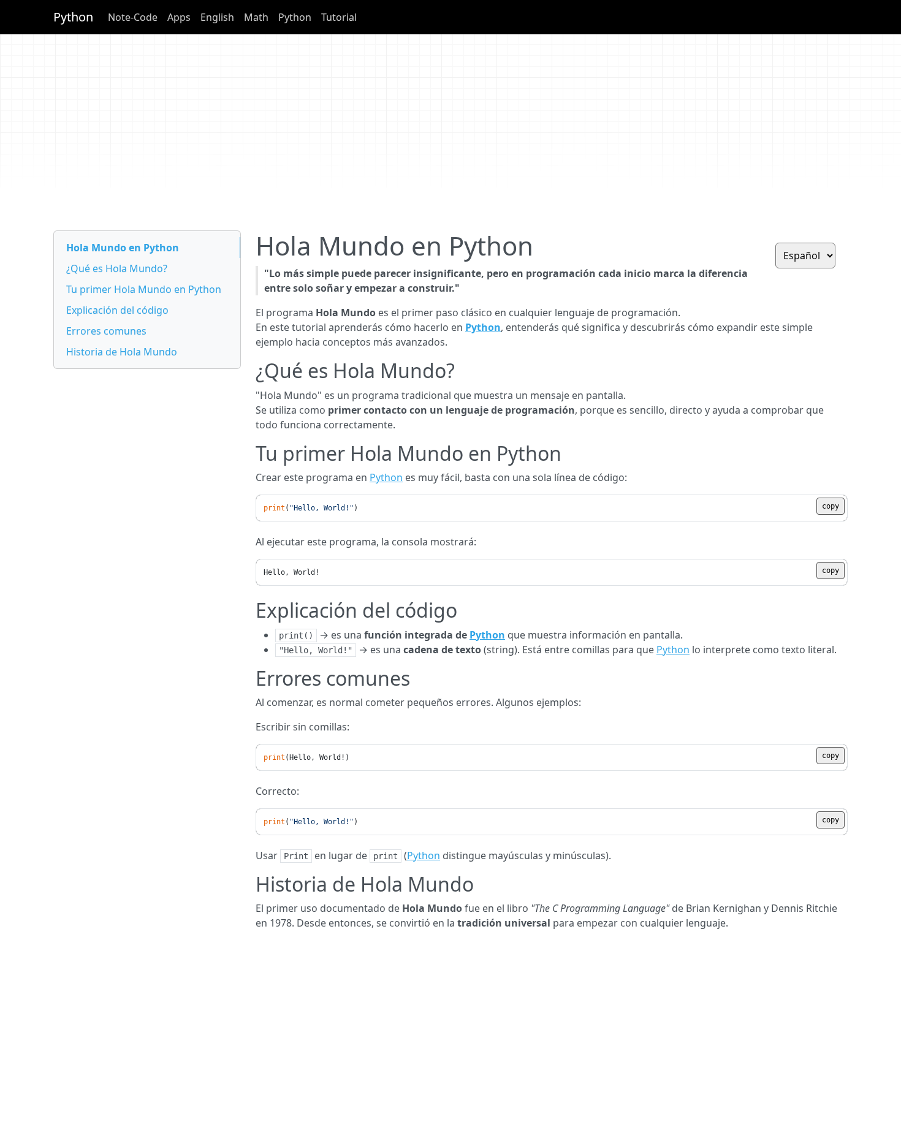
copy (830, 506)
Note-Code (133, 17)
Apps (179, 17)
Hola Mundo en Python (122, 247)
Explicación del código (117, 310)
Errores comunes (106, 331)
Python (73, 17)
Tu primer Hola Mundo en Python (143, 289)
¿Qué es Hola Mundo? (116, 268)
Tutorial (339, 17)
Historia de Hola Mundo (121, 351)
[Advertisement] (421, 132)
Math (256, 17)
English (217, 17)
